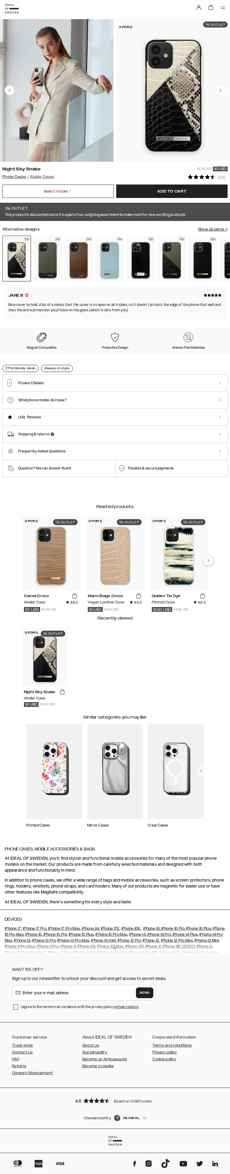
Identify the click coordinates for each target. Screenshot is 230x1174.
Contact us (22, 1052)
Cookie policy (164, 1059)
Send (145, 992)
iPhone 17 (13, 928)
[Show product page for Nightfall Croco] (202, 259)
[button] (115, 1100)
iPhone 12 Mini (207, 940)
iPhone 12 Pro (129, 940)
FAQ (15, 1059)
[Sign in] (199, 7)
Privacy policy (164, 1052)
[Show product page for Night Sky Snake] (16, 258)
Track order (22, 1045)
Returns (19, 1066)
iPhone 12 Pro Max (177, 940)
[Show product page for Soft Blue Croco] (109, 259)
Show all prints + (213, 229)
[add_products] (74, 596)
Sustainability (94, 1052)
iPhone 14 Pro (158, 934)
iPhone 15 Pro (55, 934)
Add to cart (172, 191)
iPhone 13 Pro (44, 940)
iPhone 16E (131, 928)
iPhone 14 (137, 934)
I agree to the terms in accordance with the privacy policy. (80, 1006)
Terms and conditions (172, 1045)
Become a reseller (98, 1066)
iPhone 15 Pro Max (111, 934)
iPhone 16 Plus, (199, 928)
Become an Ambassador (104, 1059)
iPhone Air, (91, 928)
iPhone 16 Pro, (172, 928)
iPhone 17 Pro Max (64, 928)
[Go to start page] (12, 8)
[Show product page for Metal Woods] (47, 259)
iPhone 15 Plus (81, 934)
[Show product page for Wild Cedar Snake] (78, 259)
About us (90, 1045)
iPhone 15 (33, 934)
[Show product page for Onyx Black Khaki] (171, 259)
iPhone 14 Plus (185, 934)
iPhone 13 (22, 940)
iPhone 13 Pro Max (73, 940)
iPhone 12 (151, 940)
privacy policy (126, 1006)
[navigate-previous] (208, 560)
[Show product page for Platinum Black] (140, 259)
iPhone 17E (110, 928)
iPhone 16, (151, 928)
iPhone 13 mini (103, 940)
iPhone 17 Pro (34, 928)
